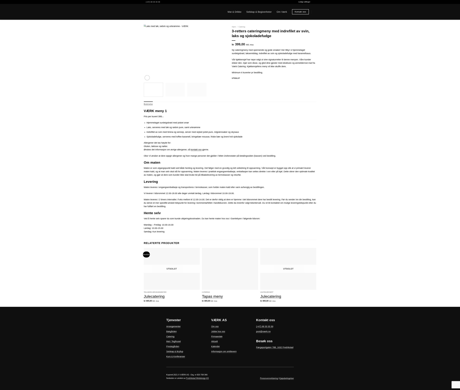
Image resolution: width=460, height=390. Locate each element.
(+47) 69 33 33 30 (264, 326)
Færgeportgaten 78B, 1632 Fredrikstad (274, 347)
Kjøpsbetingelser (286, 378)
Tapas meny (212, 296)
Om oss (215, 326)
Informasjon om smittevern (224, 351)
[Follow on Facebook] (312, 2)
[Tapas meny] (230, 269)
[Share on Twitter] (237, 83)
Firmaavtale (216, 336)
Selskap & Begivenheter (259, 12)
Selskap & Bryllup (174, 351)
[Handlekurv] (315, 11)
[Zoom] (147, 77)
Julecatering (154, 296)
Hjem (234, 27)
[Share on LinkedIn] (243, 83)
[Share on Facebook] (233, 83)
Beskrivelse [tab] (148, 104)
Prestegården (172, 346)
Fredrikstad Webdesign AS (197, 378)
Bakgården (171, 331)
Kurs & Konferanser (175, 356)
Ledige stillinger (304, 2)
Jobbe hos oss (218, 331)
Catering (242, 27)
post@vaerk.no (263, 331)
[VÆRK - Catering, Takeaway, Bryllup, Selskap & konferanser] (151, 11)
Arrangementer (173, 326)
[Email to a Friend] (240, 83)
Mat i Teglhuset (173, 341)
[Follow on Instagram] (315, 2)
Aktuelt (214, 341)
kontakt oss (196, 149)
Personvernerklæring (269, 378)
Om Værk (282, 12)
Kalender (215, 346)
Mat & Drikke (234, 12)
